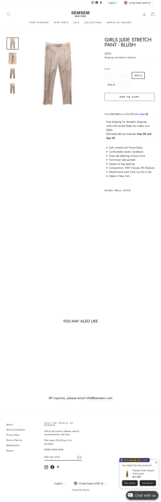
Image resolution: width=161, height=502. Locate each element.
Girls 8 (111, 85)
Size (108, 68)
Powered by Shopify (80, 489)
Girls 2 (111, 75)
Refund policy (13, 445)
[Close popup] (156, 462)
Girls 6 (138, 75)
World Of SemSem (119, 22)
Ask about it (147, 483)
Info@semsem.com (99, 398)
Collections (93, 22)
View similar (130, 483)
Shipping (109, 57)
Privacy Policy (13, 434)
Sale (76, 22)
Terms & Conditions (15, 429)
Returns (9, 450)
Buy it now (129, 106)
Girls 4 (124, 75)
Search (9, 424)
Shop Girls (61, 22)
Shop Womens (39, 22)
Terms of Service (14, 440)
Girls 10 (125, 85)
